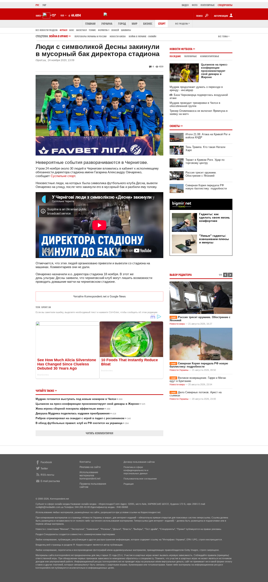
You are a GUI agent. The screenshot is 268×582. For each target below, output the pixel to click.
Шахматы (126, 30)
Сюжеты (175, 126)
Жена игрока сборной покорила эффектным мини (73, 408)
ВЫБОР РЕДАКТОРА (181, 275)
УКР (44, 5)
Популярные (190, 56)
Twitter (44, 468)
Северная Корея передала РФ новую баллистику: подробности (206, 187)
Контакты (85, 461)
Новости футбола (181, 49)
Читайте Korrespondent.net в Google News (99, 296)
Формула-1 (103, 30)
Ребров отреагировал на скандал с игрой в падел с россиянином (83, 418)
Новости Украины (179, 370)
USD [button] (63, 15)
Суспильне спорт (63, 176)
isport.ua (46, 307)
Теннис (92, 30)
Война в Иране (102, 36)
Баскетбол (81, 30)
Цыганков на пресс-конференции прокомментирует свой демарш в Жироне (90, 403)
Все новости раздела (47, 30)
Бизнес (147, 24)
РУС (37, 5)
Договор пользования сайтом (139, 462)
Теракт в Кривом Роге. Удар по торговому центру (205, 161)
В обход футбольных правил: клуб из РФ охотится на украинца (82, 423)
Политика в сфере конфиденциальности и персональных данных (136, 470)
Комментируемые (209, 56)
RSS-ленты (47, 474)
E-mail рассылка (50, 481)
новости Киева (118, 36)
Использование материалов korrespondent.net (90, 475)
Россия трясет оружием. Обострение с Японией (201, 174)
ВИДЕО (185, 5)
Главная (90, 24)
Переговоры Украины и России (91, 36)
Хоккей (115, 30)
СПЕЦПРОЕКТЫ (225, 5)
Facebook (46, 462)
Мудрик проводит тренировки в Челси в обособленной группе (195, 104)
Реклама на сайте (90, 467)
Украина (106, 24)
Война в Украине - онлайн (142, 36)
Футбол (63, 30)
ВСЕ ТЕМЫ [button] (223, 36)
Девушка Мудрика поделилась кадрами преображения (76, 413)
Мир (134, 24)
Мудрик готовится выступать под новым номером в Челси (79, 399)
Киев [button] (38, 15)
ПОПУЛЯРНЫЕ (208, 5)
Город (122, 24)
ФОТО (194, 5)
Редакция (129, 484)
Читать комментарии (99, 433)
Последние (175, 56)
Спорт (161, 24)
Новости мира (177, 323)
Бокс (71, 30)
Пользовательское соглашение (140, 478)
